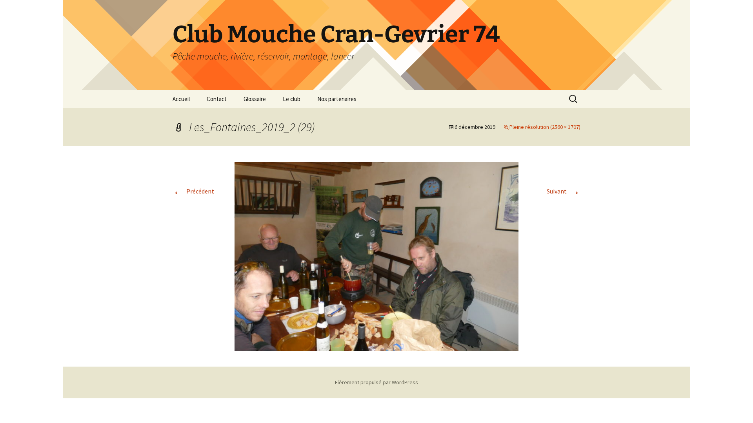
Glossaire (255, 99)
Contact (217, 99)
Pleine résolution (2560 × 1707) (544, 126)
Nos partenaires (336, 99)
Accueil (181, 99)
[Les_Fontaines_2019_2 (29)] (376, 255)
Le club (291, 99)
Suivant (563, 191)
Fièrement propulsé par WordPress (376, 382)
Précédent (193, 191)
